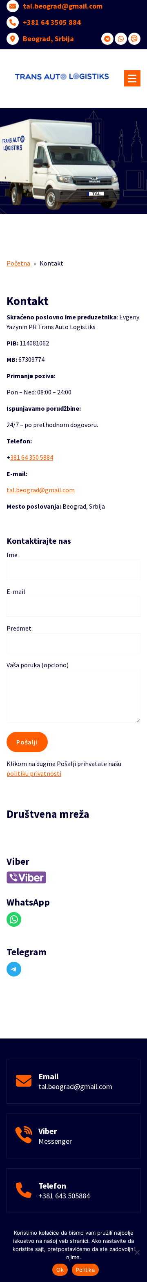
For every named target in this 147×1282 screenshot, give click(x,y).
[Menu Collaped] (132, 78)
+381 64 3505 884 (52, 22)
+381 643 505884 (64, 1195)
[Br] (137, 1252)
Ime (12, 555)
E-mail (16, 591)
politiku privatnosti (34, 773)
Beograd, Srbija (48, 38)
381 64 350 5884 (31, 457)
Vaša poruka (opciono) (38, 665)
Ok (60, 1270)
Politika (85, 1270)
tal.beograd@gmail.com (62, 6)
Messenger (55, 1141)
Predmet (19, 628)
